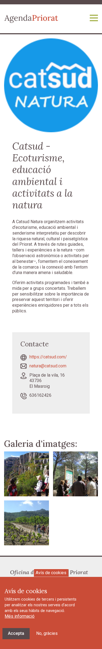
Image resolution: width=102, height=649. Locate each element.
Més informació (20, 616)
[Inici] (31, 18)
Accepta (16, 633)
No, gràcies (47, 633)
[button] (26, 473)
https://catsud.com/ (48, 356)
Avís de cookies (51, 572)
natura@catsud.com (47, 365)
